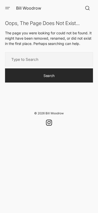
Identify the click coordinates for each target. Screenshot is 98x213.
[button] (7, 8)
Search (49, 75)
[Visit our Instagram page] (49, 123)
